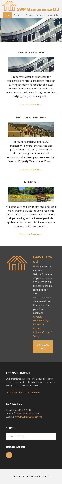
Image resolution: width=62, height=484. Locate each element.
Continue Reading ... (31, 104)
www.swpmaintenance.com (28, 416)
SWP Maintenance (31, 6)
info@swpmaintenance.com (25, 413)
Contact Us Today (43, 346)
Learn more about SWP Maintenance (24, 392)
